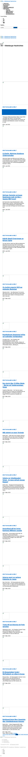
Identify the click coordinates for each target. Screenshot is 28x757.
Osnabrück (11, 747)
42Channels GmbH (14, 744)
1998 (22, 734)
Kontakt (5, 739)
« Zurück (15, 733)
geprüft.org (23, 747)
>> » (4, 735)
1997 (19, 734)
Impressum (9, 12)
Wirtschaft (9, 11)
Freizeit (5, 6)
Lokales (6, 3)
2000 (26, 734)
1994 (12, 734)
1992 (7, 734)
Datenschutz (10, 14)
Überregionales (8, 7)
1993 (9, 734)
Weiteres (6, 8)
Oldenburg (16, 747)
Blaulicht (6, 4)
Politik (8, 10)
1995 (14, 734)
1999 (24, 734)
